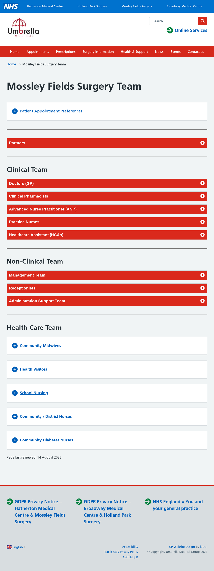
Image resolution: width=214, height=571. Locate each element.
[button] (107, 111)
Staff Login (130, 557)
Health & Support (134, 52)
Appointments (38, 52)
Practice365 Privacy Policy (121, 552)
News (159, 52)
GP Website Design (182, 547)
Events (176, 52)
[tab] (107, 143)
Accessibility (130, 547)
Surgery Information (98, 52)
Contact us (196, 52)
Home (14, 52)
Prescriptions (65, 52)
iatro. (203, 547)
